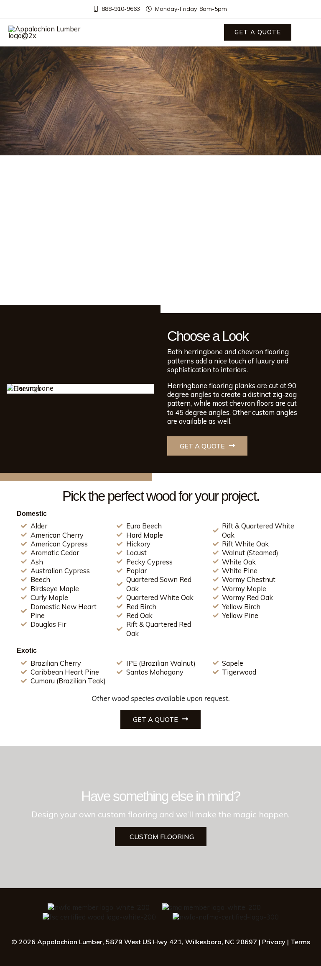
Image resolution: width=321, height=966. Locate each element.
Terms (300, 942)
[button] (257, 32)
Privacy (273, 942)
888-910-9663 (120, 9)
